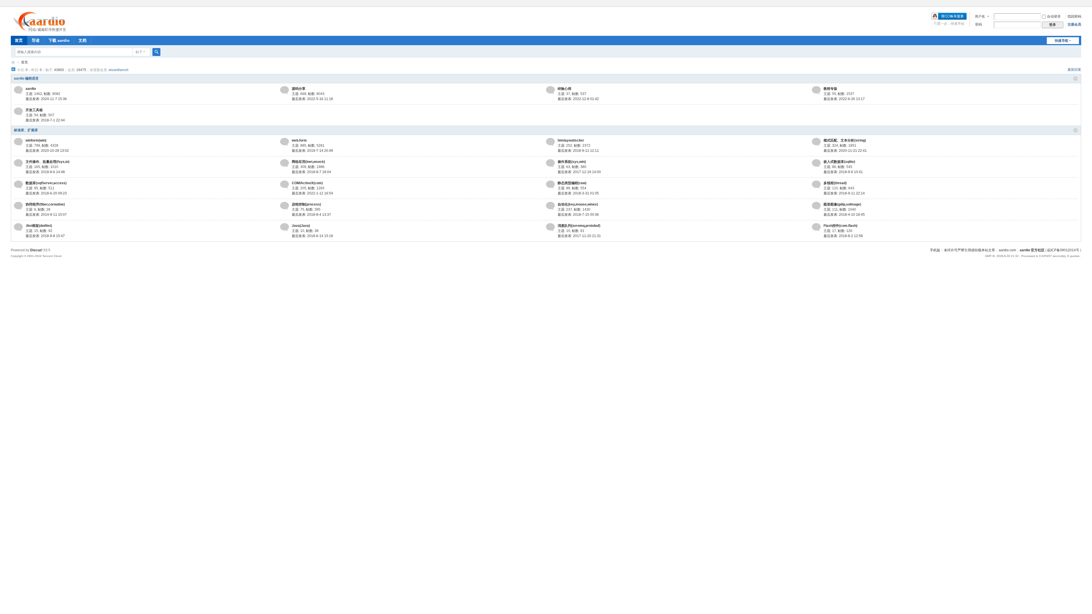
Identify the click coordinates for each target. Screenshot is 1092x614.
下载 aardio (59, 40)
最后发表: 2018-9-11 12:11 (578, 151)
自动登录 (1054, 16)
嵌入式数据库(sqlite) (839, 162)
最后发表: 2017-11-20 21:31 (579, 236)
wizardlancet (118, 70)
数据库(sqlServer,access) (46, 183)
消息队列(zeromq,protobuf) (579, 226)
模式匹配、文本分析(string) (845, 140)
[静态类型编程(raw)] (550, 186)
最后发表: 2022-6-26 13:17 (844, 99)
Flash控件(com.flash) (840, 226)
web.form (299, 140)
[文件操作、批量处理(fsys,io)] (18, 165)
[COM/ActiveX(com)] (284, 186)
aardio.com (1007, 250)
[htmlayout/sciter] (550, 144)
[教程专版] (816, 92)
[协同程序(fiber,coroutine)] (18, 207)
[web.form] (284, 144)
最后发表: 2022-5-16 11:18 (312, 99)
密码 (978, 24)
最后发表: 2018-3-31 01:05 (578, 193)
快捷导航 (1061, 41)
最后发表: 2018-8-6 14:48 (45, 172)
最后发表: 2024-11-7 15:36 (46, 99)
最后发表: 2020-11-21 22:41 (845, 151)
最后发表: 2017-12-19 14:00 (579, 172)
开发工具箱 (34, 110)
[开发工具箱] (18, 113)
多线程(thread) (835, 183)
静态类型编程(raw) (572, 183)
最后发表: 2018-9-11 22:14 (844, 193)
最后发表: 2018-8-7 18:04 (311, 172)
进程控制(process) (306, 204)
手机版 (935, 250)
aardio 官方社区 (13, 62)
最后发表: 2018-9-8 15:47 (45, 236)
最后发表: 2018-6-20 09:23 (46, 193)
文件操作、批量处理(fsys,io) (47, 162)
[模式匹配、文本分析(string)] (816, 144)
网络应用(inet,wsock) (308, 162)
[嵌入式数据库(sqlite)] (816, 165)
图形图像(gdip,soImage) (842, 204)
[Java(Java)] (284, 229)
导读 (36, 40)
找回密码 (1074, 16)
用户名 (980, 16)
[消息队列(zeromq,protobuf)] (550, 229)
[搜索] (156, 52)
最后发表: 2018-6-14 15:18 (312, 236)
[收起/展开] (1075, 78)
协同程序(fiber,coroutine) (45, 204)
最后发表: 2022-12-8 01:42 (578, 99)
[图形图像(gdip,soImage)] (816, 207)
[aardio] (18, 92)
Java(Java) (301, 226)
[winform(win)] (18, 144)
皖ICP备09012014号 (1063, 250)
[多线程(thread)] (816, 186)
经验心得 (564, 89)
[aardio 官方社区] (41, 30)
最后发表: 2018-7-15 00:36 (578, 215)
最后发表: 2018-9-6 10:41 (843, 172)
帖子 (139, 52)
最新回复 (1074, 70)
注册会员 (1074, 24)
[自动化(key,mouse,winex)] (550, 207)
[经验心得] (550, 92)
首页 (19, 40)
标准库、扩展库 (26, 130)
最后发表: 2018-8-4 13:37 (311, 215)
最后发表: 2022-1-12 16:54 (312, 193)
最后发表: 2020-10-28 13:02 (47, 151)
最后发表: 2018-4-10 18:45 (844, 215)
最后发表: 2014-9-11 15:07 (46, 215)
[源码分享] (284, 92)
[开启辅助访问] (1079, 4)
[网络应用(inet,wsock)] (284, 165)
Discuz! (36, 250)
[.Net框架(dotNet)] (18, 229)
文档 (82, 40)
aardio (31, 89)
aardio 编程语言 (26, 78)
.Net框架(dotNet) (39, 226)
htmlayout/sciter (571, 140)
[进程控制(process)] (284, 207)
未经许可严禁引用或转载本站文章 (969, 250)
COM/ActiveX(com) (307, 183)
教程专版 (830, 89)
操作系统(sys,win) (572, 162)
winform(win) (36, 140)
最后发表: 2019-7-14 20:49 (312, 151)
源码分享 (298, 89)
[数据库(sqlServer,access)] (18, 186)
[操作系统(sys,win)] (550, 165)
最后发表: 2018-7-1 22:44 (45, 120)
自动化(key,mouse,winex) (578, 204)
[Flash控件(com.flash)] (816, 229)
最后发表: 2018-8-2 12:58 (843, 236)
